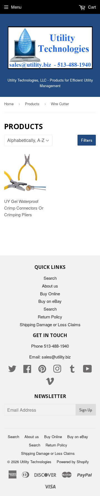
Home (9, 103)
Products (32, 103)
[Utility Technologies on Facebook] (27, 370)
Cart (91, 7)
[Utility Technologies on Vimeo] (50, 382)
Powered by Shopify (73, 461)
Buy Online (50, 293)
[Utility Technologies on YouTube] (87, 370)
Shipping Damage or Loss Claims (50, 324)
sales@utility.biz (56, 357)
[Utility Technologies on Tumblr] (72, 370)
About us (50, 286)
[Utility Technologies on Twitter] (12, 370)
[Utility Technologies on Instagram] (57, 370)
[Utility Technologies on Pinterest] (42, 370)
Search (50, 278)
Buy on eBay (50, 301)
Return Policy (50, 317)
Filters (86, 140)
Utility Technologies (35, 461)
